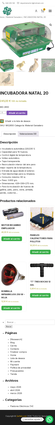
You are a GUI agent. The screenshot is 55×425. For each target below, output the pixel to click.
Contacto (14, 349)
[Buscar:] (30, 322)
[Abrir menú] (50, 10)
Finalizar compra (18, 352)
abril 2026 (15, 390)
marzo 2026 (16, 393)
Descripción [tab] (10, 134)
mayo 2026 (15, 387)
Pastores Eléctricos (19, 406)
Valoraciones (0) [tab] (28, 134)
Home (13, 355)
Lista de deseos (17, 358)
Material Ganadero (14, 17)
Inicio (2, 17)
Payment (14, 364)
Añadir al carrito (17, 113)
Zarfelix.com (21, 416)
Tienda (13, 374)
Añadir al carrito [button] (11, 239)
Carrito (13, 345)
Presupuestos (17, 371)
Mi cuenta (15, 361)
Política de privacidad (20, 367)
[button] (50, 25)
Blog (12, 342)
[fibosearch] (16, 339)
